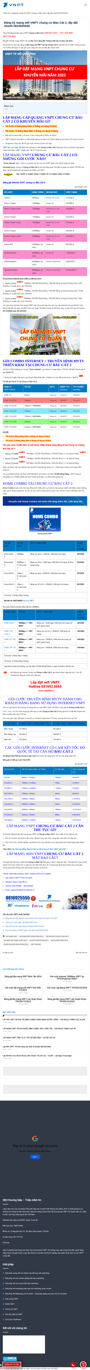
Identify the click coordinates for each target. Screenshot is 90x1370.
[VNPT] (13, 5)
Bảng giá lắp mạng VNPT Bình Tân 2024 (23, 976)
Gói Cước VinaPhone (13, 1319)
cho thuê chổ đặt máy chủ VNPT (45, 1369)
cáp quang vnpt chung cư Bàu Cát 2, (31, 936)
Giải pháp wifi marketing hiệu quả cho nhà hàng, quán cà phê (28, 1289)
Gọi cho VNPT (28, 601)
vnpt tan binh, (36, 944)
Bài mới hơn (80, 953)
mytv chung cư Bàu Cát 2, (59, 940)
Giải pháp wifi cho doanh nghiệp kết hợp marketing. (24, 1278)
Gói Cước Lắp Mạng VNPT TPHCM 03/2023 (67, 987)
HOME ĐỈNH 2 (9, 623)
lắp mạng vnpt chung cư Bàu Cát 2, (15, 940)
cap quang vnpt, (11, 936)
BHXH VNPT (10, 1304)
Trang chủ (6, 13)
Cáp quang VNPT (11, 1299)
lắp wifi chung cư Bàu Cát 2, (39, 940)
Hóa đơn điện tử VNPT (14, 1314)
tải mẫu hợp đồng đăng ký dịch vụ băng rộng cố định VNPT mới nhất (38, 849)
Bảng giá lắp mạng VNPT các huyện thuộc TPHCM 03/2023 (67, 1000)
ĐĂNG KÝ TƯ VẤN (12, 1364)
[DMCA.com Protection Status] (10, 1361)
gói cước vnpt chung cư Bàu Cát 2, (57, 936)
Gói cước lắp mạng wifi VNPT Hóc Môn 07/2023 (23, 988)
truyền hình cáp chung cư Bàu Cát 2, (16, 944)
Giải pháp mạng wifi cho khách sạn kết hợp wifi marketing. (27, 1273)
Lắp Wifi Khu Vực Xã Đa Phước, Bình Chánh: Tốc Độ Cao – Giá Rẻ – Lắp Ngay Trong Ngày (37, 1056)
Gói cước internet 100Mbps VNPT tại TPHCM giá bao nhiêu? (67, 977)
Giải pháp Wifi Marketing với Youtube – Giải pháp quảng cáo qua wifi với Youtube (36, 1294)
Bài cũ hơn (9, 953)
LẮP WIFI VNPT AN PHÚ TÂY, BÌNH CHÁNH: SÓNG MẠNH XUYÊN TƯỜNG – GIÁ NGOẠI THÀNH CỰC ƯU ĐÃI (44, 1020)
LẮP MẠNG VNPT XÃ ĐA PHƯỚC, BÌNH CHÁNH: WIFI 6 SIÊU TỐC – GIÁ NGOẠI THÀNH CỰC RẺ (39, 1029)
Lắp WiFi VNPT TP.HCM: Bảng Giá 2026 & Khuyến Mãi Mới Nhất (27, 1047)
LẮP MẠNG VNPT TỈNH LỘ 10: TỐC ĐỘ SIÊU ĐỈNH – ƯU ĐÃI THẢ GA (29, 1038)
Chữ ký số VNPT (11, 1309)
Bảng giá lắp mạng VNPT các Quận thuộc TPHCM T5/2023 (23, 1000)
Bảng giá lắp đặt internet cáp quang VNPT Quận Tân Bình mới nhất (31, 918)
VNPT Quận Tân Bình (11, 711)
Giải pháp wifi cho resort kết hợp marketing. (21, 1283)
